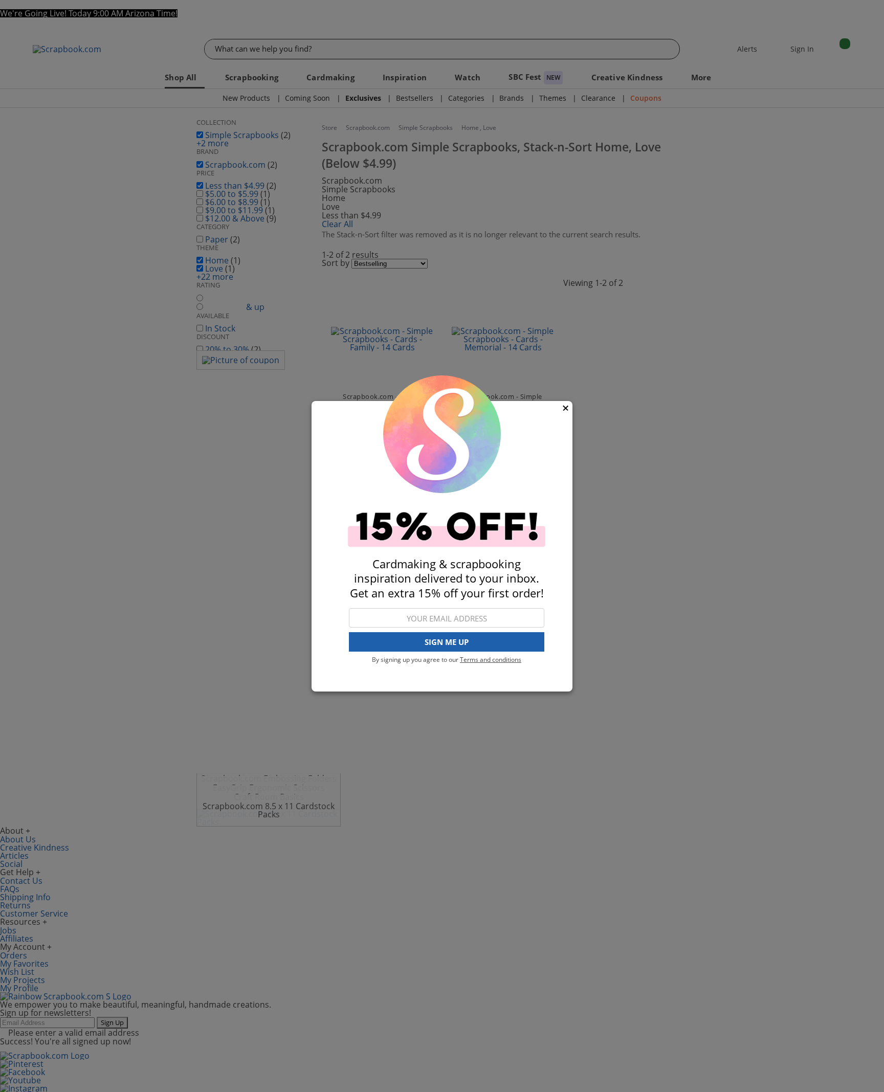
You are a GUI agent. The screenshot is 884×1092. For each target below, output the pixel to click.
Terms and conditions (490, 659)
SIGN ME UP (447, 642)
